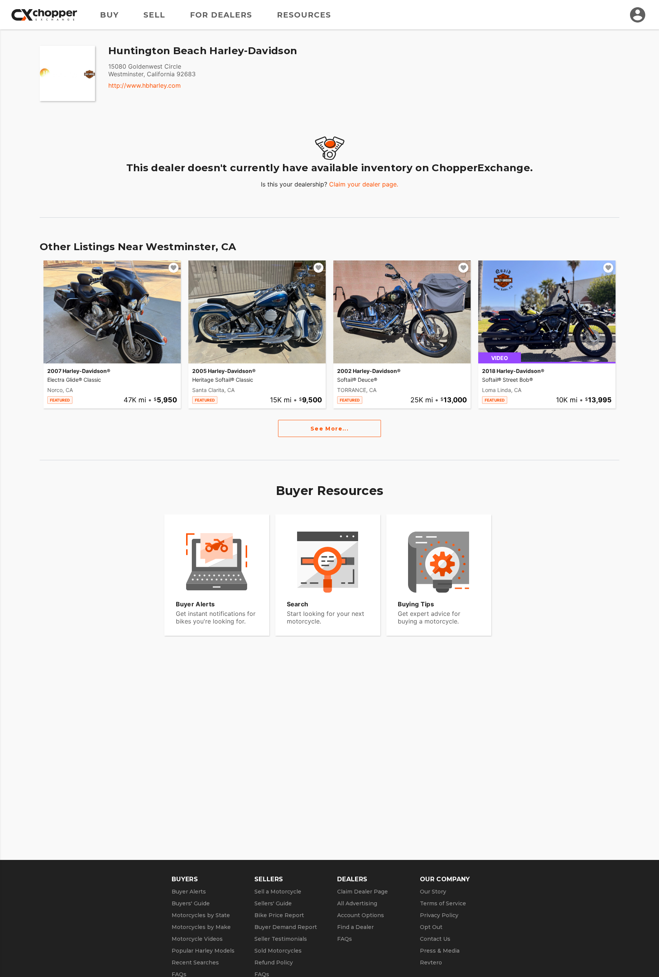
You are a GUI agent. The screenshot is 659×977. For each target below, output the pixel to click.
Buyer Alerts (189, 891)
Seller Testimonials (280, 938)
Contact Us (435, 938)
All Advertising (357, 903)
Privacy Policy (439, 915)
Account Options (360, 915)
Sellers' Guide (273, 903)
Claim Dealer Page (362, 891)
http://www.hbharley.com (144, 85)
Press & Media (440, 950)
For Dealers (221, 14)
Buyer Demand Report (285, 927)
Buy (109, 14)
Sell (154, 14)
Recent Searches (195, 962)
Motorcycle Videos (197, 938)
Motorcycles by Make (201, 927)
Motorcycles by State (201, 915)
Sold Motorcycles (278, 950)
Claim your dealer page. (363, 184)
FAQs (344, 938)
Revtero (431, 962)
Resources (304, 14)
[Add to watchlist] (173, 268)
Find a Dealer (355, 927)
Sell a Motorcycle (277, 891)
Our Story (433, 891)
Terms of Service (443, 903)
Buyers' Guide (191, 903)
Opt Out (431, 927)
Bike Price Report (279, 915)
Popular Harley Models (203, 950)
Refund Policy (273, 962)
